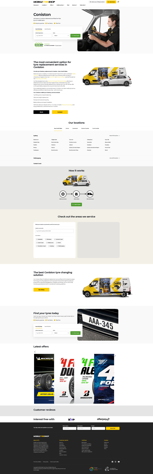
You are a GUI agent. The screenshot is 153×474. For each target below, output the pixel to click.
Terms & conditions (37, 461)
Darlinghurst (89, 139)
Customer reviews (63, 454)
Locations (44, 5)
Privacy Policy (57, 468)
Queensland (75, 128)
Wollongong (37, 158)
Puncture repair (62, 447)
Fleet (68, 5)
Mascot (53, 147)
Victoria (67, 128)
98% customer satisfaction (87, 451)
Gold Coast (40, 242)
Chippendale (54, 139)
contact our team (61, 77)
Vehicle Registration (39, 32)
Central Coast (37, 163)
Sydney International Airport (93, 147)
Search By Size (48, 29)
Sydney (35, 135)
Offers (51, 5)
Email (93, 426)
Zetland (71, 144)
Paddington (36, 150)
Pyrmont (71, 139)
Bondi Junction (54, 150)
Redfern (35, 144)
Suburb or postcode (39, 228)
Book (41, 112)
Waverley (89, 150)
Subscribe (112, 428)
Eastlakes (89, 144)
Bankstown (35, 139)
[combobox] (61, 35)
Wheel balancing (62, 448)
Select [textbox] (55, 35)
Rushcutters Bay (54, 142)
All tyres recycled (85, 448)
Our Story (41, 289)
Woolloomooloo (72, 142)
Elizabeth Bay (36, 142)
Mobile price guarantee (86, 445)
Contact (59, 112)
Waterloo (53, 144)
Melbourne (50, 242)
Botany (35, 147)
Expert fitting (61, 445)
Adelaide (40, 239)
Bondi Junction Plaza (73, 150)
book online (52, 77)
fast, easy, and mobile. (41, 78)
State (54, 32)
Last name (80, 426)
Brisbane (49, 239)
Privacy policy (45, 461)
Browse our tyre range (67, 104)
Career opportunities (86, 450)
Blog (60, 453)
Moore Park (107, 147)
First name (65, 426)
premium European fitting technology (57, 81)
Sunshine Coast (42, 246)
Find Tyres (76, 35)
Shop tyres (35, 5)
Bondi (106, 150)
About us (74, 5)
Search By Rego (38, 29)
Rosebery (107, 144)
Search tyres (112, 1)
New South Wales (58, 128)
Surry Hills (107, 139)
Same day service (85, 447)
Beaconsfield (108, 142)
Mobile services (60, 5)
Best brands (84, 442)
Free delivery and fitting (86, 444)
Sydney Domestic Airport (74, 147)
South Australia (95, 128)
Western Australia (85, 128)
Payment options (62, 451)
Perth (59, 242)
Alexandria (89, 142)
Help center (82, 5)
